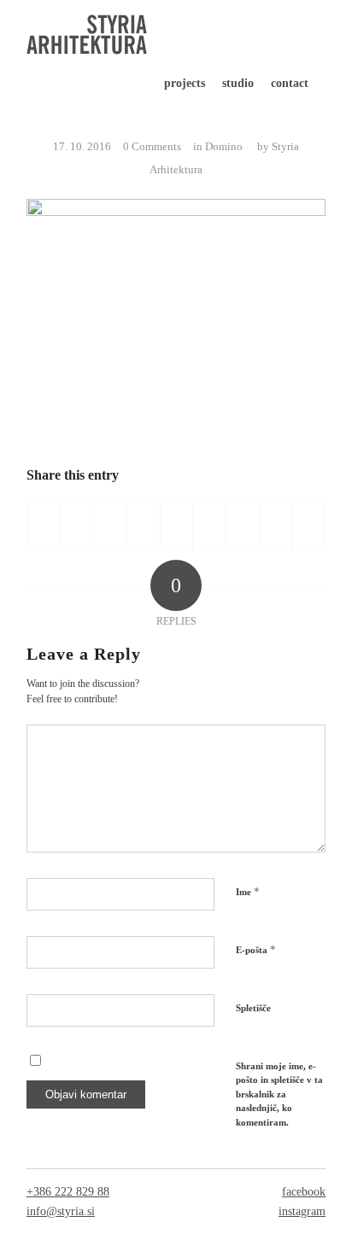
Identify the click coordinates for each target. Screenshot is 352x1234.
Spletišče (253, 1008)
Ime (248, 891)
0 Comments (152, 146)
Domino (224, 146)
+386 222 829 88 (67, 1191)
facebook (304, 1191)
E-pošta (256, 949)
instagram (302, 1211)
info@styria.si (60, 1211)
